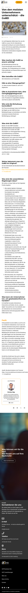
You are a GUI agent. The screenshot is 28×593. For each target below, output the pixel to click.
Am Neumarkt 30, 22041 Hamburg (10, 556)
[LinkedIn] (4, 587)
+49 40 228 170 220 (6, 541)
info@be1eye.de (5, 529)
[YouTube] (8, 587)
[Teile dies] (17, 408)
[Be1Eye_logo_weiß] (14, 562)
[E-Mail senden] (13, 408)
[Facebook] (2, 587)
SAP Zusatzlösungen (7, 572)
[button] (26, 2)
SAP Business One (6, 569)
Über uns (4, 575)
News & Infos (5, 579)
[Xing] (6, 587)
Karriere (4, 582)
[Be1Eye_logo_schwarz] (4, 2)
